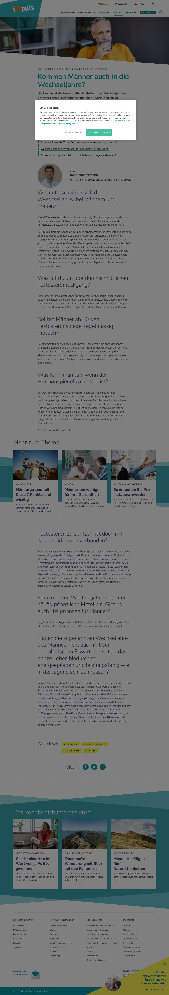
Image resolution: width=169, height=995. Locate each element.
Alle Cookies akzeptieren (98, 132)
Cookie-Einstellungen (72, 132)
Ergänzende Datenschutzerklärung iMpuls (59, 123)
